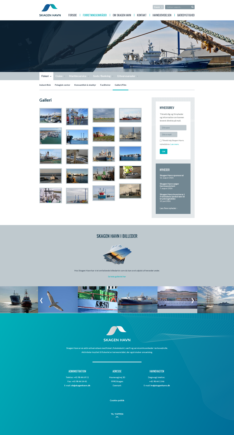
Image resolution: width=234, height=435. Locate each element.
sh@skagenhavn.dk (80, 385)
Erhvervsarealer (126, 76)
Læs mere (174, 144)
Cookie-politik (117, 400)
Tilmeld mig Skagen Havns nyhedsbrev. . (172, 142)
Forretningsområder (95, 15)
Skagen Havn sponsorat (172, 175)
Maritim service (77, 76)
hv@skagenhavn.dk (160, 385)
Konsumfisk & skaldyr (85, 85)
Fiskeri (45, 76)
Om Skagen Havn (122, 15)
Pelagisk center (62, 85)
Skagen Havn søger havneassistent (169, 184)
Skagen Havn (50, 10)
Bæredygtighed (186, 15)
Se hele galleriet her (117, 276)
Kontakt (142, 15)
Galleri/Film (120, 85)
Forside (72, 15)
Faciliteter (105, 85)
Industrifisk (45, 85)
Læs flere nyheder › (168, 208)
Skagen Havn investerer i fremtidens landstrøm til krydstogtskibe (172, 196)
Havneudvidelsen (162, 15)
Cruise (58, 76)
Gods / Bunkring (102, 76)
